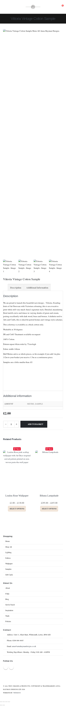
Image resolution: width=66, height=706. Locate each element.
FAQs (7, 594)
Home (7, 541)
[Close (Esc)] (9, 701)
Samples (8, 569)
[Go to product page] (17, 471)
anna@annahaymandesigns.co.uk (24, 646)
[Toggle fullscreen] (4, 701)
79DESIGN (17, 693)
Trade (7, 616)
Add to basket (35, 424)
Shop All (8, 547)
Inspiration (9, 610)
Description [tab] (15, 287)
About (7, 588)
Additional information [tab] (37, 287)
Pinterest (5, 667)
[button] (6, 6)
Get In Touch (10, 605)
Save (18, 449)
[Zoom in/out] (1, 701)
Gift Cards (9, 575)
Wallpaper (9, 563)
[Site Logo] (33, 7)
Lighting (8, 552)
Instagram (11, 667)
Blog (7, 599)
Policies (8, 621)
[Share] (6, 701)
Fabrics (8, 558)
